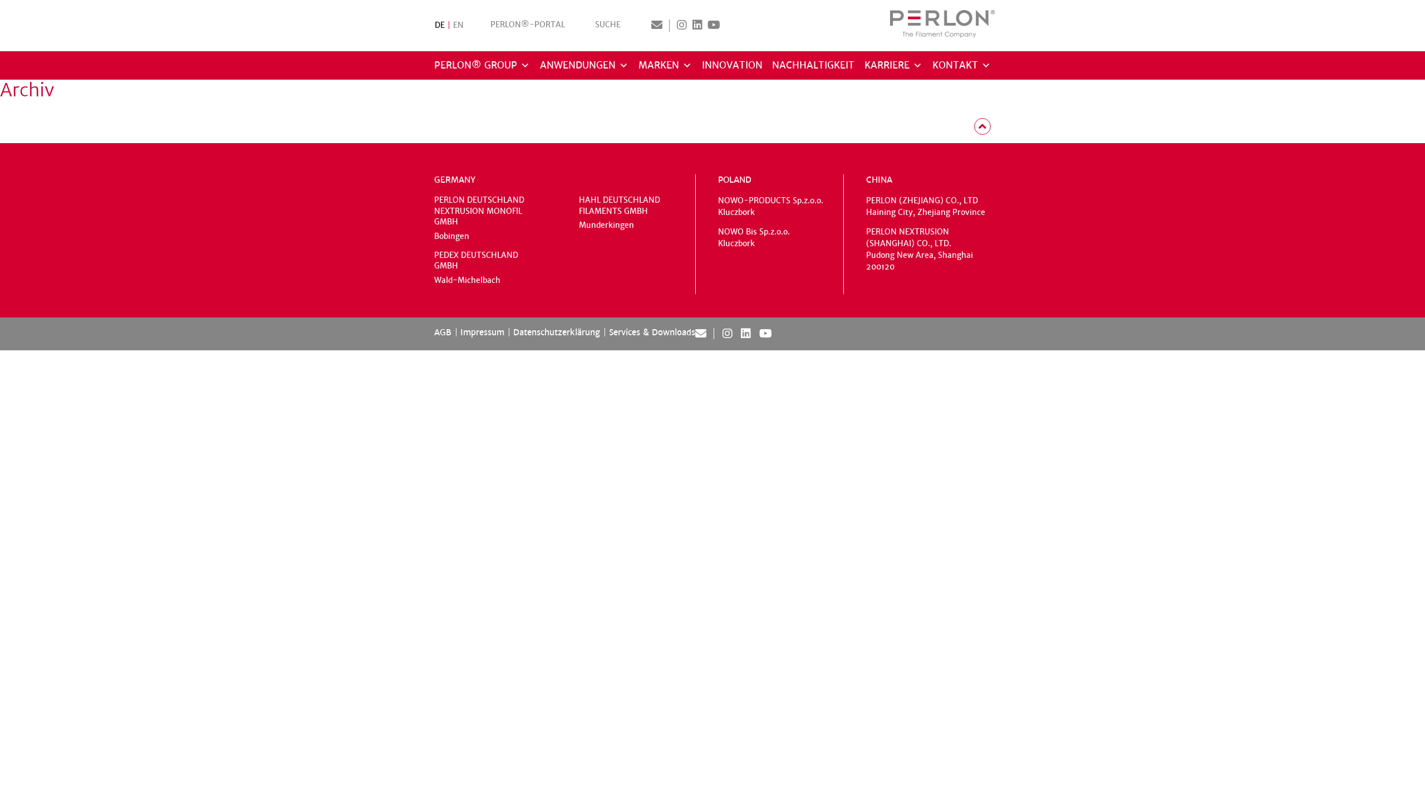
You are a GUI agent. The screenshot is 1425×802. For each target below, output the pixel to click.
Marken (658, 65)
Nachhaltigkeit (813, 65)
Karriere (887, 65)
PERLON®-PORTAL (527, 25)
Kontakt (955, 65)
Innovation (732, 65)
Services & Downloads (652, 332)
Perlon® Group (475, 65)
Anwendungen (578, 65)
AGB (442, 332)
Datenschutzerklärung (556, 332)
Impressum (482, 332)
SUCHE (608, 25)
